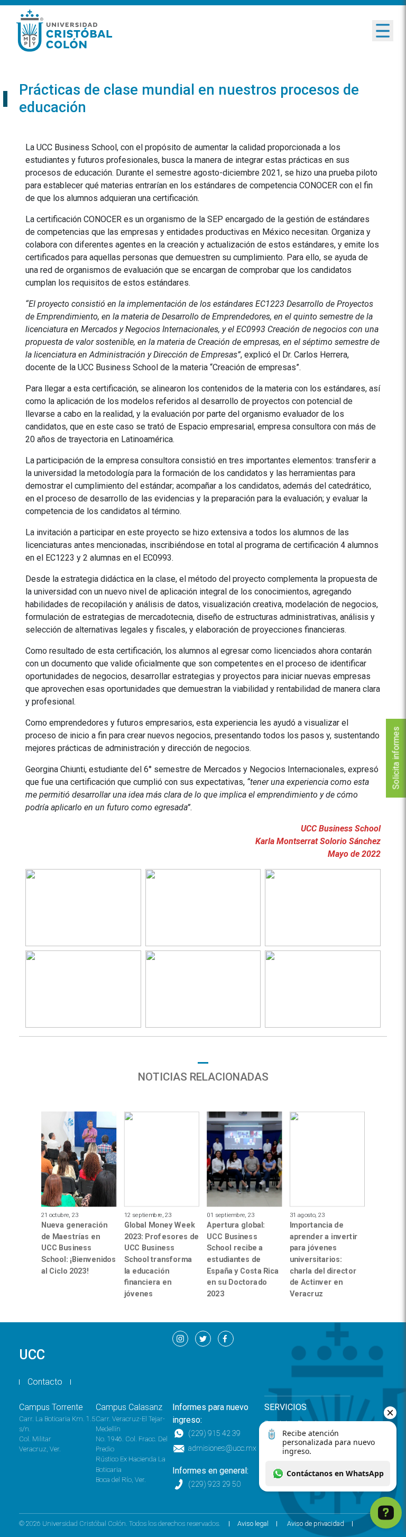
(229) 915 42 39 (214, 1433)
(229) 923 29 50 (214, 1484)
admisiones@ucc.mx (222, 1448)
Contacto (44, 1382)
